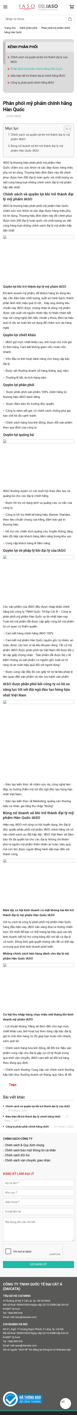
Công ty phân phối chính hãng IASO (32, 82)
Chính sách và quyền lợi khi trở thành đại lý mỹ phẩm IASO (40, 137)
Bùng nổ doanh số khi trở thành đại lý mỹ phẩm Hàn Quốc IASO (37, 148)
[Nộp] (70, 19)
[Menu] (5, 7)
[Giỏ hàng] (71, 6)
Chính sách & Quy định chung (24, 1145)
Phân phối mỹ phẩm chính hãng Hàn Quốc (36, 68)
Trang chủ (10, 27)
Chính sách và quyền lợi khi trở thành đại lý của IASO (39, 59)
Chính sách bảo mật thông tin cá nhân (30, 1150)
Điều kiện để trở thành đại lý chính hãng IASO (38, 75)
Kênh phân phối (28, 27)
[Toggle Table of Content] (65, 129)
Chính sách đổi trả (17, 1155)
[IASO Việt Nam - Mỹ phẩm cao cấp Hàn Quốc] (39, 7)
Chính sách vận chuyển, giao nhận (27, 1160)
